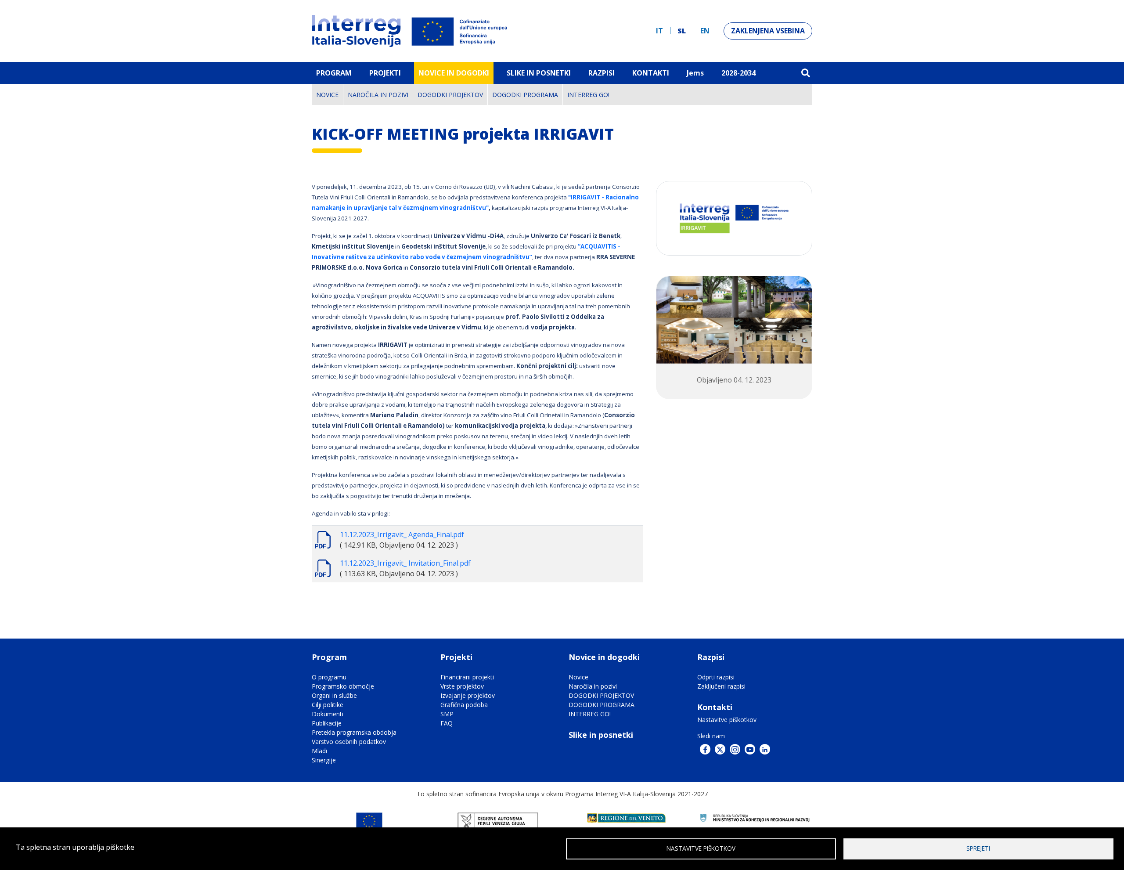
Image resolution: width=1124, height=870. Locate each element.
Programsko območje (343, 686)
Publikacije (327, 723)
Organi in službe (334, 695)
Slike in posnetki (601, 734)
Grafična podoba (464, 704)
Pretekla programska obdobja (354, 732)
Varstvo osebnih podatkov (349, 741)
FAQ (446, 723)
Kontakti (650, 73)
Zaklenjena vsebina (768, 31)
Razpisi (601, 73)
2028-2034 (738, 73)
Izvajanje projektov (467, 695)
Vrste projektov (462, 686)
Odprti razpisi (716, 677)
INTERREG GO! (588, 94)
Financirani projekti (467, 677)
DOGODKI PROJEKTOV (450, 94)
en (705, 30)
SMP (447, 714)
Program (334, 73)
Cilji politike (327, 704)
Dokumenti (327, 714)
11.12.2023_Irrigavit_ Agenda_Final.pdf (402, 534)
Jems (695, 73)
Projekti (385, 73)
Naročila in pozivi (378, 94)
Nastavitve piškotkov (727, 719)
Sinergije (324, 760)
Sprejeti (978, 848)
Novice (327, 94)
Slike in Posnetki (539, 73)
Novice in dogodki (453, 73)
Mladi (319, 751)
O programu (329, 677)
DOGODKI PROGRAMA (525, 94)
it (659, 30)
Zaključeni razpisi (721, 686)
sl (681, 30)
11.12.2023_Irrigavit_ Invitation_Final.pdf (405, 563)
